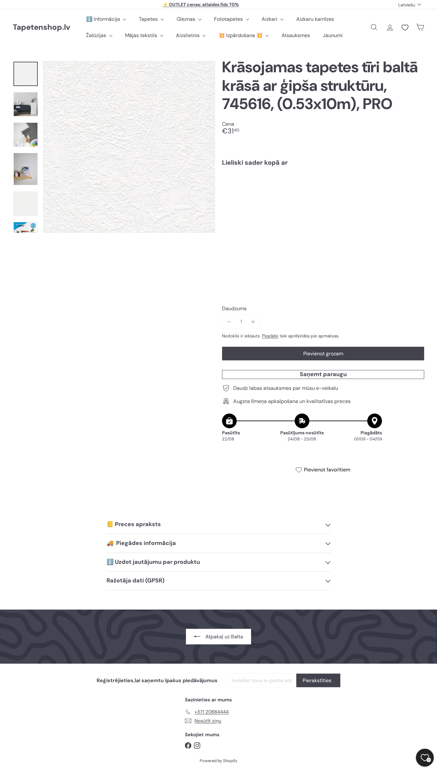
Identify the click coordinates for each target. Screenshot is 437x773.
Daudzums (234, 308)
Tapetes (149, 19)
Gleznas (186, 19)
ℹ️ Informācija (103, 19)
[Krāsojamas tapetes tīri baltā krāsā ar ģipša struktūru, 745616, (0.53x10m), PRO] (323, 193)
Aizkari (270, 19)
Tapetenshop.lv (41, 27)
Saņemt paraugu (323, 374)
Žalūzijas (96, 35)
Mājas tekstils (141, 35)
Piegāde (270, 336)
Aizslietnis (188, 35)
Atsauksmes (296, 35)
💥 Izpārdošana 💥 (241, 35)
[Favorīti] (405, 27)
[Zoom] (129, 147)
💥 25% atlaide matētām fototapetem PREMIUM (200, 5)
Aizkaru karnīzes (315, 19)
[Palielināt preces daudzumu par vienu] (253, 321)
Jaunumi (333, 35)
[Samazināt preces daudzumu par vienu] (229, 321)
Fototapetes (229, 19)
